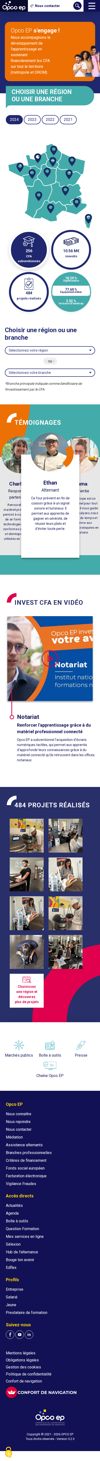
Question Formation (22, 1228)
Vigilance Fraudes (21, 1183)
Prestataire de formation (26, 1312)
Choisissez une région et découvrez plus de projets (27, 994)
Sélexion (13, 1244)
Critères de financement (26, 1160)
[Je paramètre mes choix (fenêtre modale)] (8, 1452)
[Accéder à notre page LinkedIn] (29, 1334)
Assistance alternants (24, 1145)
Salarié (11, 1297)
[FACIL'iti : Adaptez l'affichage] (41, 1392)
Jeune (11, 1305)
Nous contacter (19, 1129)
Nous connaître (18, 1114)
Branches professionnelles (29, 1152)
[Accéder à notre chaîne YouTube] (19, 1334)
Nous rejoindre (18, 1121)
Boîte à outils (17, 1221)
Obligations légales (22, 1360)
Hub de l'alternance (22, 1252)
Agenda (12, 1213)
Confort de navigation (24, 1381)
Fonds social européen (25, 1168)
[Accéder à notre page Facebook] (10, 1334)
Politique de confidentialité (28, 1374)
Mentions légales (20, 1353)
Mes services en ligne (25, 1236)
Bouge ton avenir (20, 1259)
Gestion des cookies (23, 1367)
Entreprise (14, 1289)
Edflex (11, 1267)
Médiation (14, 1137)
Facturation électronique (26, 1176)
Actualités (14, 1205)
